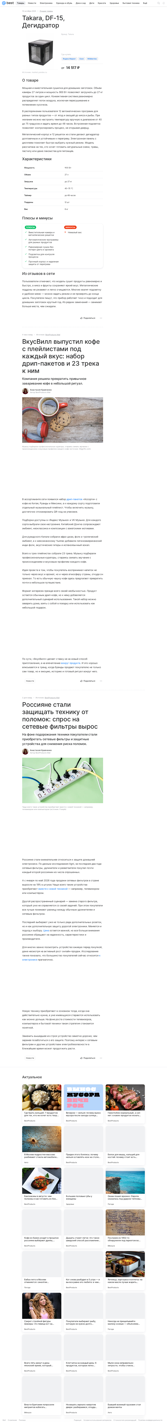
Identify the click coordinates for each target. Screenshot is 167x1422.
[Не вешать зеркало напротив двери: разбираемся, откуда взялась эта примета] (83, 1395)
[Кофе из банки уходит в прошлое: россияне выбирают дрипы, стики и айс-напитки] (41, 1228)
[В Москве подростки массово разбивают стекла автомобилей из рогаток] (41, 1145)
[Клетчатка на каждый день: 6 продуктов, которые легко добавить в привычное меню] (83, 1354)
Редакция (77, 1420)
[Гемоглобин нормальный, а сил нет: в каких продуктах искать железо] (125, 1103)
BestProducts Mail (52, 335)
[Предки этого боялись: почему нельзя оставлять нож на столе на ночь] (83, 1145)
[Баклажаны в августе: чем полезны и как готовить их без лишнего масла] (41, 1187)
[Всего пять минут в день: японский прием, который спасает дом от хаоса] (41, 1354)
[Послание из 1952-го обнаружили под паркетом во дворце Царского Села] (125, 1228)
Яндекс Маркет (69, 59)
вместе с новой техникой (53, 888)
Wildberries (92, 59)
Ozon (81, 59)
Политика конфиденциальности (150, 1420)
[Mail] (4, 3)
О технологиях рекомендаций (125, 1420)
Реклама (22, 1420)
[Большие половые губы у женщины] (83, 1187)
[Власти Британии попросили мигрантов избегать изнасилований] (41, 1395)
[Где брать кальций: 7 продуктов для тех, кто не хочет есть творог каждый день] (41, 1103)
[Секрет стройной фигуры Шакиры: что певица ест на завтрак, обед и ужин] (41, 1312)
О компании (12, 1420)
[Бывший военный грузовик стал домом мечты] (125, 1395)
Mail (4, 1420)
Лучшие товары (46, 11)
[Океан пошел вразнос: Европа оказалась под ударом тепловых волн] (125, 1187)
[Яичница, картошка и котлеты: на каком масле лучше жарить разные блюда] (125, 1270)
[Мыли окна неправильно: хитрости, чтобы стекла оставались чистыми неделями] (125, 1354)
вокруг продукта (70, 663)
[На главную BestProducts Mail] (10, 3)
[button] (62, 420)
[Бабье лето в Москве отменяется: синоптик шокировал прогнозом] (41, 1270)
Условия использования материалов (97, 1420)
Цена (46, 930)
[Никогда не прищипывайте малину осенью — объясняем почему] (125, 1312)
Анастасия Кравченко (41, 390)
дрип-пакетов (74, 499)
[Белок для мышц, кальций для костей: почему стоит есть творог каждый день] (125, 1145)
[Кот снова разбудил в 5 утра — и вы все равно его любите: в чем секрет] (83, 1270)
